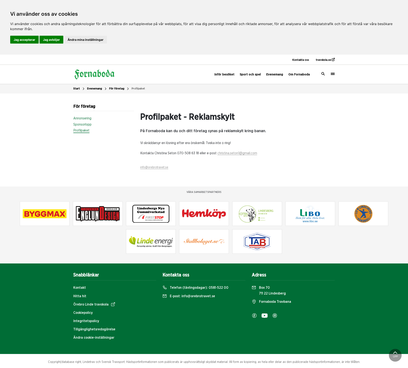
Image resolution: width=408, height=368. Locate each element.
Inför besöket (224, 74)
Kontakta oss (300, 60)
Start (76, 88)
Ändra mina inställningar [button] (85, 39)
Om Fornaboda (299, 74)
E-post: (192, 296)
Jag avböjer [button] (51, 39)
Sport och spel (250, 74)
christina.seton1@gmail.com (237, 153)
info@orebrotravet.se (154, 167)
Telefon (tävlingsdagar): (198, 287)
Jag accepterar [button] (24, 39)
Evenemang (274, 74)
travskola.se (324, 60)
